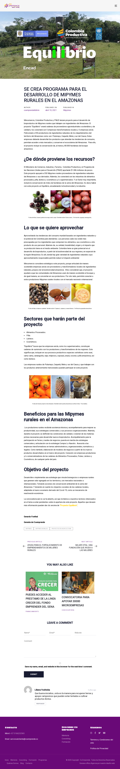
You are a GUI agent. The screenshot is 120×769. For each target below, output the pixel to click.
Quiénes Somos (13, 763)
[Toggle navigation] (98, 6)
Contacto (29, 763)
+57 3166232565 (17, 733)
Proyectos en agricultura (61, 528)
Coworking (66, 739)
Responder (40, 703)
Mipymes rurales (42, 528)
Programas (43, 760)
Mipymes (67, 110)
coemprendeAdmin (31, 110)
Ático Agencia (92, 763)
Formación (66, 742)
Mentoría (65, 735)
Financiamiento (32, 611)
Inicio (7, 760)
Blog (22, 763)
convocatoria (68, 610)
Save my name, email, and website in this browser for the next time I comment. (58, 667)
